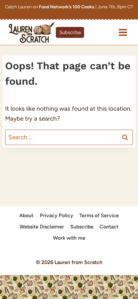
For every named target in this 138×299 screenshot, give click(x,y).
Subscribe (70, 32)
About (26, 215)
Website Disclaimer (42, 227)
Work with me (69, 238)
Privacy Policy (56, 215)
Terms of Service (99, 215)
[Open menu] (122, 32)
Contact (108, 227)
